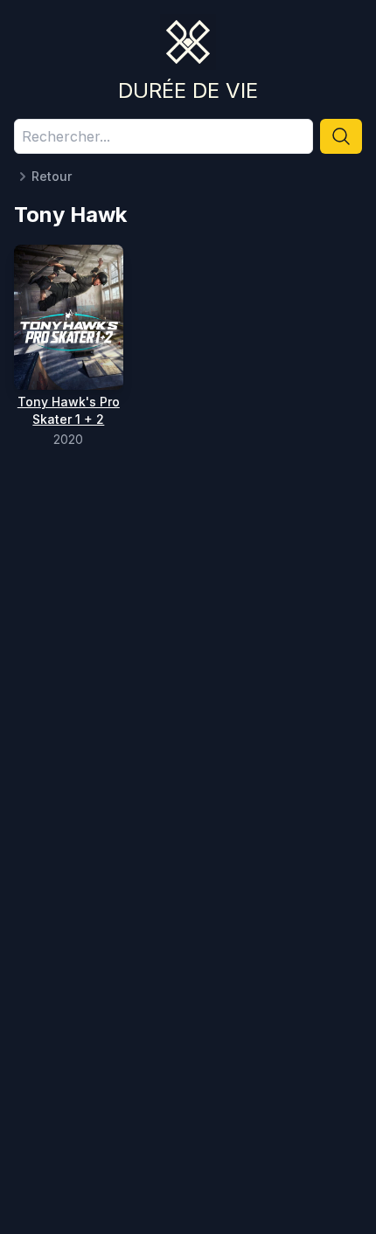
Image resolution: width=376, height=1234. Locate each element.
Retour (51, 176)
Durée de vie (188, 90)
